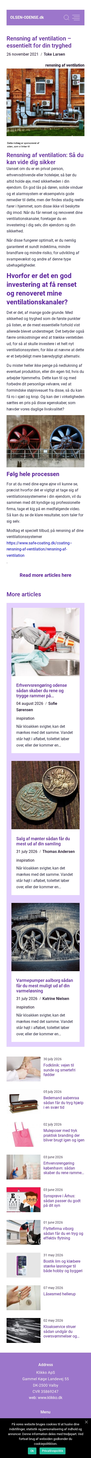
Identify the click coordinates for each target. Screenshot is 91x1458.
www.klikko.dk (50, 1397)
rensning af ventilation (64, 65)
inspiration (25, 718)
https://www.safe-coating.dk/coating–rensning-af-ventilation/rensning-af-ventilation (39, 549)
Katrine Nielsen (55, 998)
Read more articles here (45, 575)
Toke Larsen (54, 54)
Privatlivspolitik (52, 1451)
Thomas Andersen (58, 851)
